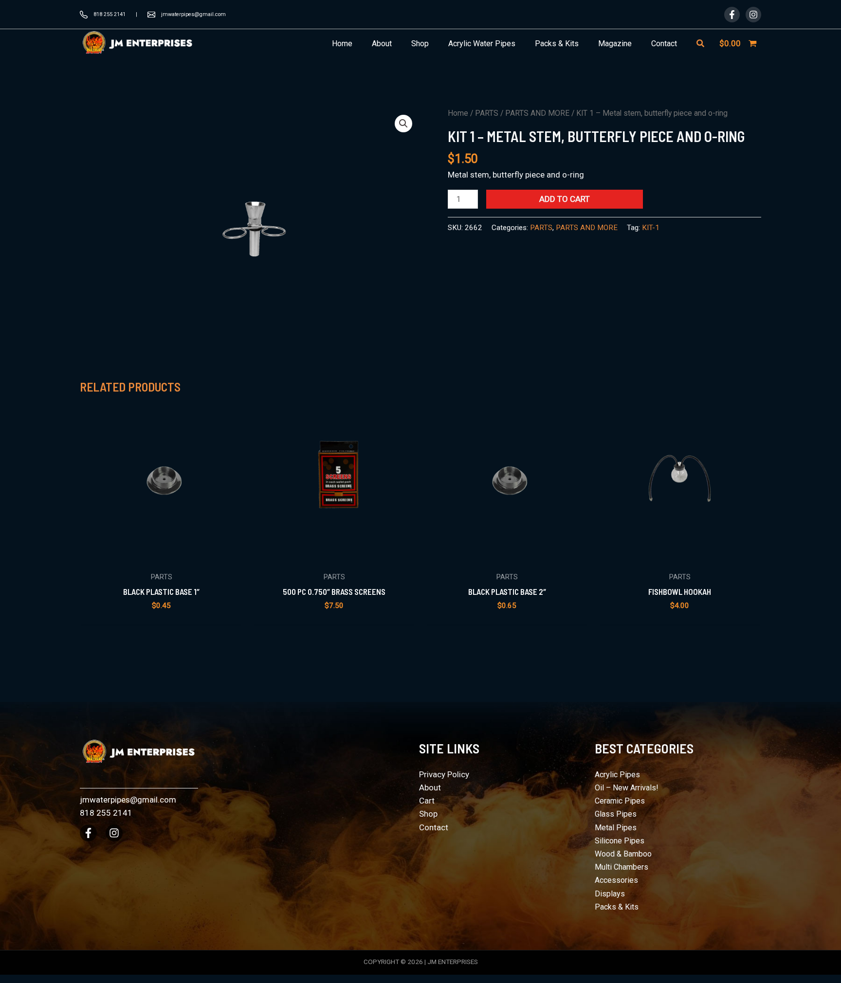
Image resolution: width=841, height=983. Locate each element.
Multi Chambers (621, 867)
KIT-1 (650, 227)
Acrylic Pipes (617, 774)
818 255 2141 (109, 14)
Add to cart (564, 199)
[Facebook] (732, 14)
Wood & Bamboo (623, 853)
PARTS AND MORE (537, 113)
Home (458, 113)
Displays (610, 893)
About (430, 787)
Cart (427, 800)
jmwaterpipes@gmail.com (193, 14)
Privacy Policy (444, 774)
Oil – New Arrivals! (626, 787)
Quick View (161, 556)
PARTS (486, 113)
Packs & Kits (617, 907)
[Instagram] (753, 14)
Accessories (616, 880)
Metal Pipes (616, 827)
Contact (433, 827)
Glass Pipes (616, 814)
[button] (700, 43)
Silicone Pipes (619, 840)
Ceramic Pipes (620, 800)
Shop (428, 814)
